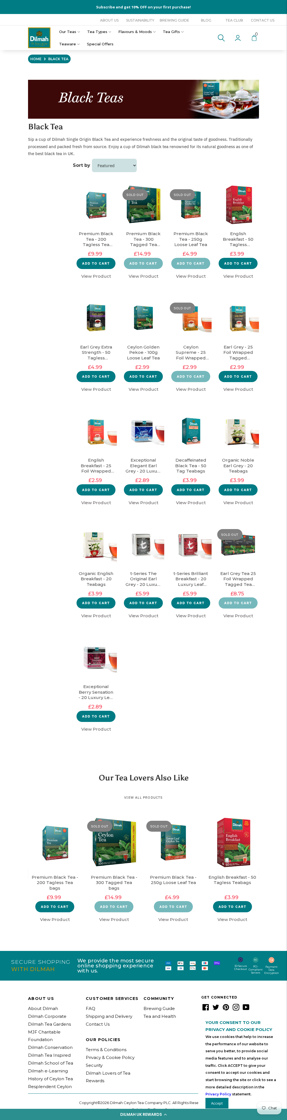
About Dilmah (43, 1008)
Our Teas (67, 31)
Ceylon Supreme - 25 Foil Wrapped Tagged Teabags (191, 352)
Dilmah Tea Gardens (49, 1024)
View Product (96, 276)
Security (94, 1065)
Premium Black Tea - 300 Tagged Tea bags (143, 239)
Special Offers (100, 44)
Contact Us (262, 20)
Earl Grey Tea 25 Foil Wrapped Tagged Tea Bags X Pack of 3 (238, 579)
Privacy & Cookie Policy (110, 1057)
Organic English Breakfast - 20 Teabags (96, 579)
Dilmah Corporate (47, 1016)
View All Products (143, 797)
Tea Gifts (171, 31)
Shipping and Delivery (109, 1016)
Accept (217, 1103)
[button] (143, 1114)
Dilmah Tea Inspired (49, 1055)
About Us (109, 20)
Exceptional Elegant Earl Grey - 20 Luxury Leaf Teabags (143, 465)
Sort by (81, 165)
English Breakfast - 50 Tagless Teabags (238, 239)
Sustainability (140, 20)
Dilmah (58, 139)
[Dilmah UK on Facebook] (205, 1009)
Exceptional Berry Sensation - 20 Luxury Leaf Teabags (96, 692)
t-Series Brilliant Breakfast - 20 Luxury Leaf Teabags (190, 579)
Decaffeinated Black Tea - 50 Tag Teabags (190, 465)
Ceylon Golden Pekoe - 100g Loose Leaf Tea (143, 352)
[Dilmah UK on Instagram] (236, 1009)
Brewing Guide (174, 20)
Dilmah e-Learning (48, 1071)
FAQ (90, 1008)
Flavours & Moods (135, 31)
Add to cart (96, 263)
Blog (206, 20)
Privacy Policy (218, 1094)
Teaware (67, 44)
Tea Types (97, 31)
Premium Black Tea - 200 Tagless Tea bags (96, 239)
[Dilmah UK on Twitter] (215, 1009)
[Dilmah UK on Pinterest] (226, 1009)
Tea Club (234, 20)
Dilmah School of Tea (50, 1063)
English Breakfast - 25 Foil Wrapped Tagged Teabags (96, 465)
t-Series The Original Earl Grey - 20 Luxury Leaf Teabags (143, 579)
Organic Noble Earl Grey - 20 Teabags (238, 465)
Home (35, 59)
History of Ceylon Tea (50, 1078)
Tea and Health (160, 1016)
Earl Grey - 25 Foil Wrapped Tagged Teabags (238, 352)
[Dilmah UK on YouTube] (246, 1009)
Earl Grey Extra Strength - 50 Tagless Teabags (96, 352)
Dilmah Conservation (50, 1047)
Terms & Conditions (106, 1049)
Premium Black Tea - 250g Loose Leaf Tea (190, 239)
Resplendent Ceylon (50, 1086)
